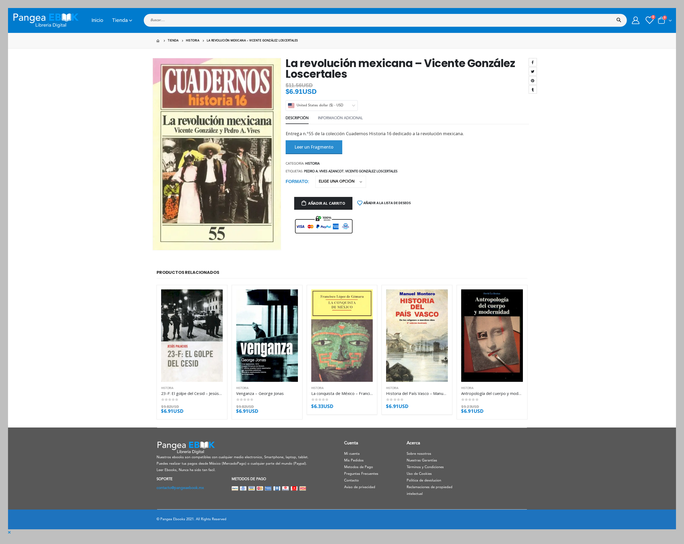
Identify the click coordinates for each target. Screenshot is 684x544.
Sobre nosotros (419, 454)
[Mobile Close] (9, 532)
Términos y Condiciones (425, 467)
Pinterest (532, 80)
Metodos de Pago (358, 467)
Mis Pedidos (354, 460)
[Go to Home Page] (158, 40)
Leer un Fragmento (313, 147)
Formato (297, 181)
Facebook (532, 62)
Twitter (532, 71)
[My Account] (636, 20)
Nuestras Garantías (422, 460)
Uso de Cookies (419, 474)
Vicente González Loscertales (371, 171)
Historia (312, 163)
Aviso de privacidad (359, 487)
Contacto (351, 480)
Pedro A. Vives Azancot (324, 171)
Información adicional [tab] (340, 118)
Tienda (120, 20)
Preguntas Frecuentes (361, 474)
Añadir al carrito (326, 203)
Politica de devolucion (424, 480)
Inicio (97, 20)
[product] (192, 335)
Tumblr (532, 89)
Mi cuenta (352, 454)
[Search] (620, 18)
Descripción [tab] (297, 118)
